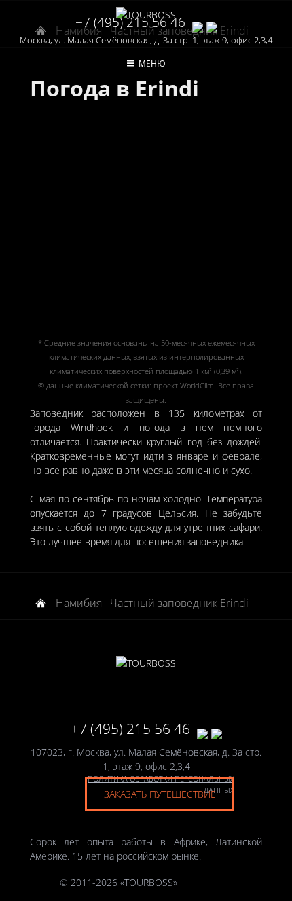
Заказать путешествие (160, 794)
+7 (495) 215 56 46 (130, 22)
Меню (152, 63)
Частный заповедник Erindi (179, 602)
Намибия (79, 602)
